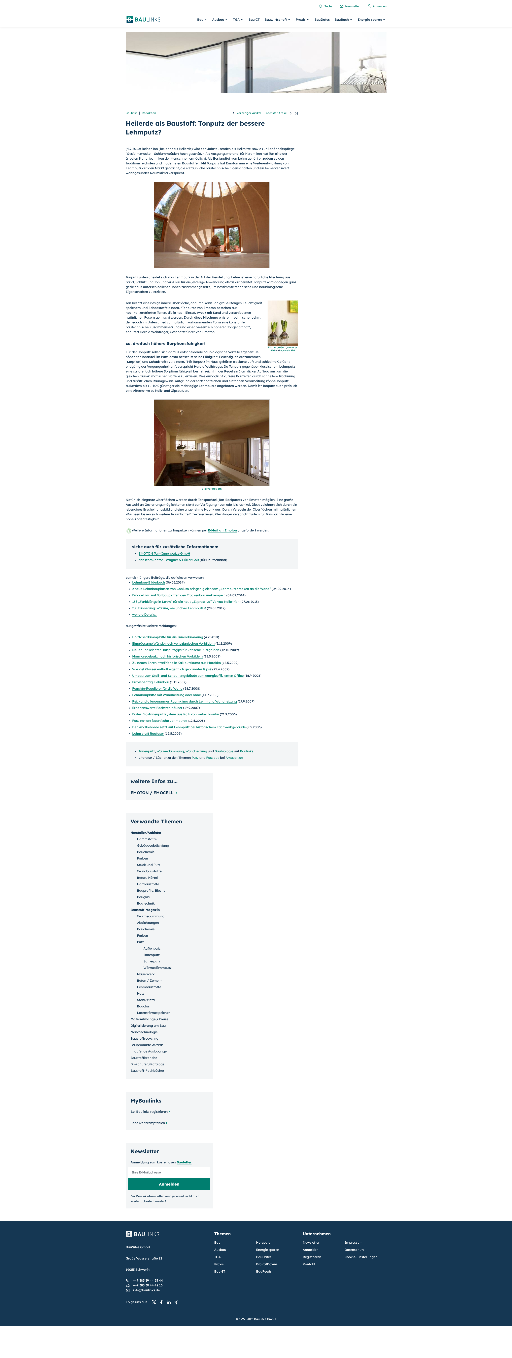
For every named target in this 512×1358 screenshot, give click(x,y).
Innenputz (147, 751)
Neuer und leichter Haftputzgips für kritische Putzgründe (175, 650)
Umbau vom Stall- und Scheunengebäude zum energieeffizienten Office (188, 676)
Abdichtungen (148, 923)
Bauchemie (146, 852)
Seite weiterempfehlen (148, 1123)
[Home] (167, 1236)
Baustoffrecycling (144, 1038)
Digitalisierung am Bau (148, 1026)
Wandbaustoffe (149, 871)
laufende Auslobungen (151, 1051)
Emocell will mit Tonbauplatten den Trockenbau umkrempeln (179, 595)
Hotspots (263, 1242)
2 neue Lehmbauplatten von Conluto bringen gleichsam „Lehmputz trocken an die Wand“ (201, 589)
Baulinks (131, 113)
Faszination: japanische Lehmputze (159, 721)
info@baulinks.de (146, 1290)
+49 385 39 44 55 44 (148, 1280)
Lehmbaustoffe (149, 987)
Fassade (212, 758)
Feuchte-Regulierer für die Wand (157, 688)
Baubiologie (224, 751)
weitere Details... (144, 614)
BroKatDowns (267, 1264)
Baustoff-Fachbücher (147, 1071)
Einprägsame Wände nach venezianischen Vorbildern (173, 643)
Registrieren (312, 1257)
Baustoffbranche (144, 1058)
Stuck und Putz (148, 865)
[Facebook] (162, 1302)
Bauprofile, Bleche (151, 890)
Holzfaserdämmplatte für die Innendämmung (167, 637)
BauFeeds (264, 1271)
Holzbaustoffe (148, 884)
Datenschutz (354, 1250)
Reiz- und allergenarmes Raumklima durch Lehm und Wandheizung (184, 701)
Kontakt (309, 1264)
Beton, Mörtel (147, 878)
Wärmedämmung (170, 751)
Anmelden (310, 1250)
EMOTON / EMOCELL (152, 792)
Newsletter (311, 1242)
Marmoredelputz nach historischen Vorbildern (167, 656)
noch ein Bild (287, 350)
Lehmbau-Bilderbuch (148, 582)
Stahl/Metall (146, 1000)
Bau (217, 1242)
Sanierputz (151, 961)
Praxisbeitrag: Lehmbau (150, 682)
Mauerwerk (146, 974)
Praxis (219, 1264)
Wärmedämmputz (157, 968)
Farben (142, 858)
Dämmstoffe (147, 839)
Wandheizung (196, 751)
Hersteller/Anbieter (146, 833)
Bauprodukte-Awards (147, 1045)
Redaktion (149, 113)
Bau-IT (254, 19)
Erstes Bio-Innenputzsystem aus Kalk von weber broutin (175, 714)
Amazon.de (234, 758)
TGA (217, 1257)
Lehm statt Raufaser (148, 733)
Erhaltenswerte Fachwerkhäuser (157, 708)
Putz (195, 758)
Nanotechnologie (144, 1032)
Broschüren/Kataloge (147, 1064)
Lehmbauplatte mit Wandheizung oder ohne (166, 695)
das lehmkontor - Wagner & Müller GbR (169, 560)
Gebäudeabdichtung (153, 845)
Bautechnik (146, 903)
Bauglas (143, 897)
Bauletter (184, 1162)
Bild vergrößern (212, 488)
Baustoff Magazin (145, 910)
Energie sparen (267, 1250)
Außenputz (152, 948)
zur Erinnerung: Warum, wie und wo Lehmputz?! (169, 608)
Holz (140, 993)
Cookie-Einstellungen (361, 1257)
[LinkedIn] (169, 1302)
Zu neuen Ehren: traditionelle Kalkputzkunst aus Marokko (176, 663)
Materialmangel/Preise (149, 1019)
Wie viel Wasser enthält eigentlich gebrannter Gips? (171, 669)
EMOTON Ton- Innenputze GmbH (164, 553)
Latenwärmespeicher (153, 1013)
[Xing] (177, 1302)
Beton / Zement (149, 980)
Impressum (354, 1242)
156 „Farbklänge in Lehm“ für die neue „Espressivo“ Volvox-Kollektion (186, 602)
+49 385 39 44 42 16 (148, 1285)
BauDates (322, 19)
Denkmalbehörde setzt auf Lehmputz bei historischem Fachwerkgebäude (189, 727)
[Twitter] (155, 1302)
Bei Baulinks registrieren (149, 1112)
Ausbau (220, 1250)
